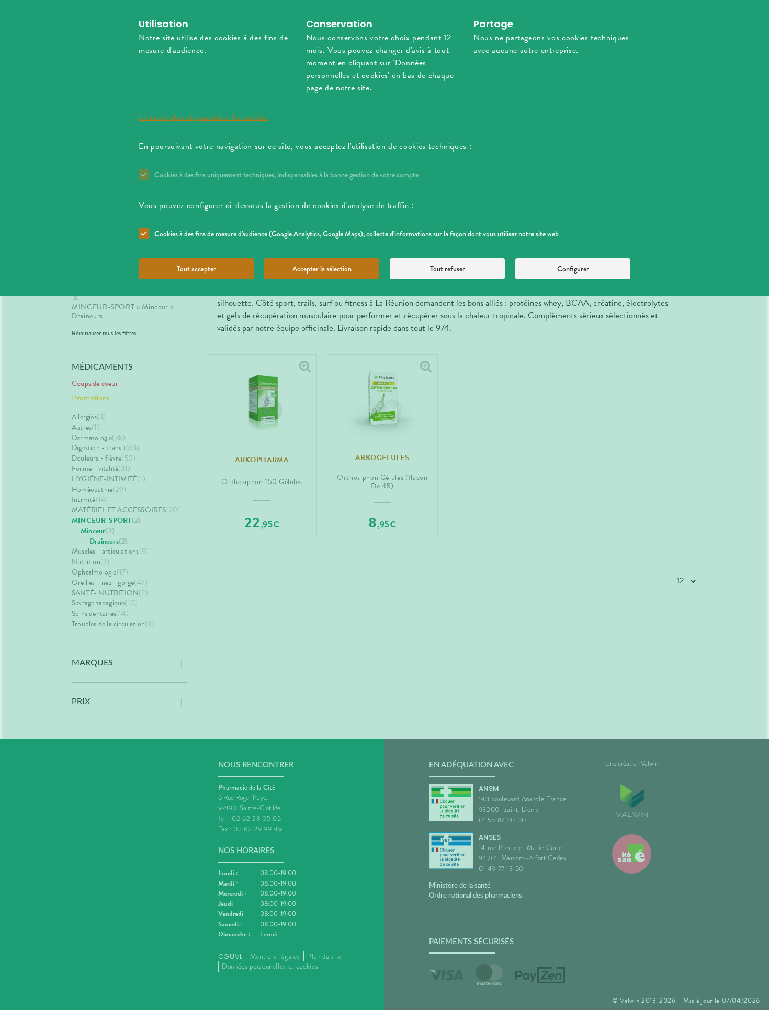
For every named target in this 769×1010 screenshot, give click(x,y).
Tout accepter (196, 268)
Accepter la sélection (322, 268)
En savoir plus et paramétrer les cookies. (203, 117)
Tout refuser (447, 268)
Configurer (573, 268)
